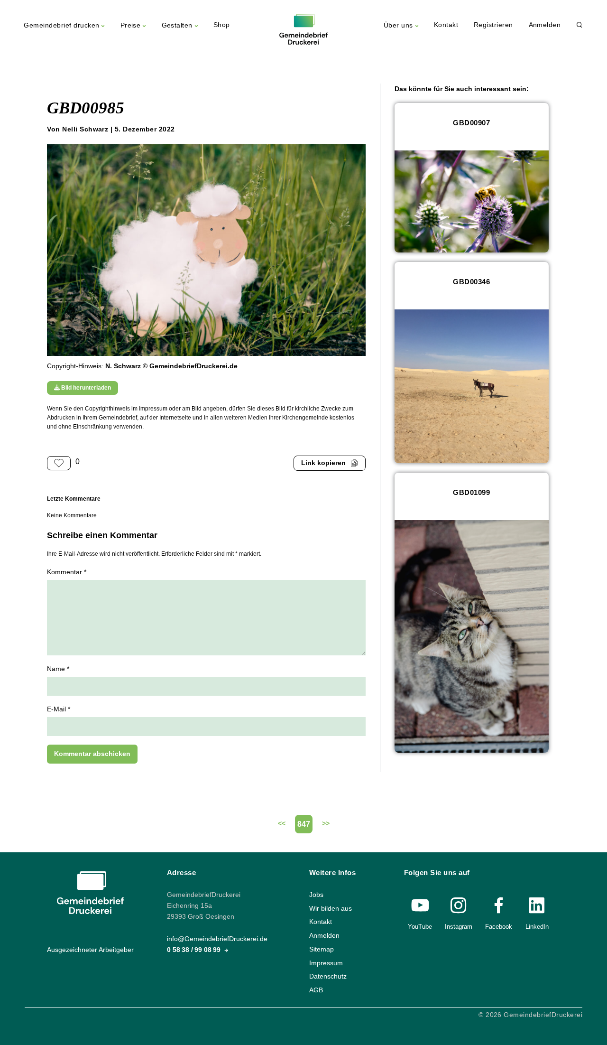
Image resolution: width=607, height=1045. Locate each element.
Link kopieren (323, 463)
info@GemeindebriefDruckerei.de (217, 938)
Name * (58, 668)
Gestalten (177, 25)
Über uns (398, 25)
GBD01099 (471, 492)
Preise (130, 25)
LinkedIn (537, 926)
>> (326, 823)
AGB (316, 990)
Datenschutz (328, 976)
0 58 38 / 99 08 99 (194, 949)
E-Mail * (58, 709)
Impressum (326, 962)
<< (281, 823)
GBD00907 (471, 123)
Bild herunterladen (85, 387)
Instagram (458, 926)
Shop (221, 24)
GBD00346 (471, 282)
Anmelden (545, 24)
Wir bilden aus (330, 908)
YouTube (420, 926)
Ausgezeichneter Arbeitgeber (90, 949)
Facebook (498, 926)
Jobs (316, 894)
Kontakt (446, 24)
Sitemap (321, 949)
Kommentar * (66, 572)
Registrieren (493, 24)
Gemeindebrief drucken (61, 25)
